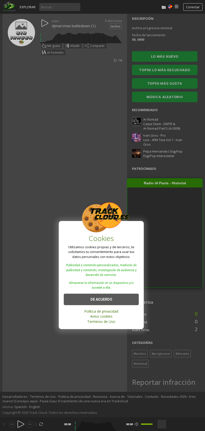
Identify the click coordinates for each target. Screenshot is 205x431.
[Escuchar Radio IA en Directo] (163, 6)
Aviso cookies (101, 316)
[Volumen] (146, 424)
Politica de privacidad (101, 311)
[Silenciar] (136, 424)
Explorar (28, 7)
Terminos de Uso (101, 321)
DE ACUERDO (101, 299)
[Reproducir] (20, 424)
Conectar (193, 7)
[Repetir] (41, 424)
